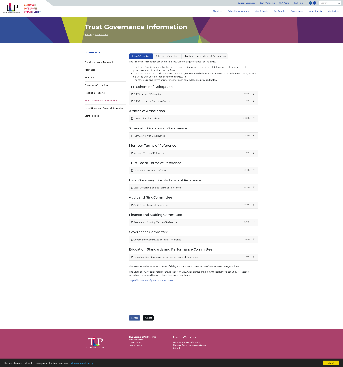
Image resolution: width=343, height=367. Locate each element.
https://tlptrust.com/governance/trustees (151, 280)
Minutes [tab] (188, 56)
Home (88, 34)
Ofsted (176, 348)
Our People (279, 11)
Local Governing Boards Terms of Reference (157, 187)
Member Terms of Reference (149, 153)
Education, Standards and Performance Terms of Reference (165, 257)
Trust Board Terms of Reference (150, 170)
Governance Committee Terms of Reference (157, 239)
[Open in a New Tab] (253, 93)
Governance (297, 11)
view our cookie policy (82, 363)
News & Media (315, 11)
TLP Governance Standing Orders (151, 101)
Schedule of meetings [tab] (167, 56)
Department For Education (186, 342)
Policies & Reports (95, 93)
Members (90, 70)
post (149, 318)
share (135, 318)
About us (217, 11)
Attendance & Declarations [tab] (211, 56)
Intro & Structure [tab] (141, 56)
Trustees (89, 77)
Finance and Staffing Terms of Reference (155, 222)
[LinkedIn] (314, 3)
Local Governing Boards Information (104, 108)
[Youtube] (310, 3)
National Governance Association (189, 345)
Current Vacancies (246, 3)
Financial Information (96, 85)
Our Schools (261, 11)
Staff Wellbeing (267, 3)
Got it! (331, 362)
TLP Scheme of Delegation (147, 94)
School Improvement (239, 11)
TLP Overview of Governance (149, 136)
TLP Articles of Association (147, 118)
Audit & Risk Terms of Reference (150, 205)
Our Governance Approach (99, 62)
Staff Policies (92, 116)
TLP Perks (284, 3)
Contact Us (333, 11)
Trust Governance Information (101, 100)
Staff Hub (298, 3)
